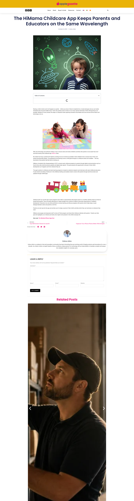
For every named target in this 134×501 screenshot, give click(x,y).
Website (83, 283)
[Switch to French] (83, 10)
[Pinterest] (31, 10)
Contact (78, 10)
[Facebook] (26, 10)
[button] (108, 10)
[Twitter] (28, 10)
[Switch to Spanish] (90, 10)
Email (57, 283)
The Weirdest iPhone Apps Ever (46, 218)
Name (32, 283)
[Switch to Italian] (87, 10)
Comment (33, 266)
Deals (54, 10)
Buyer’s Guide (62, 10)
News (49, 10)
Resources (71, 10)
